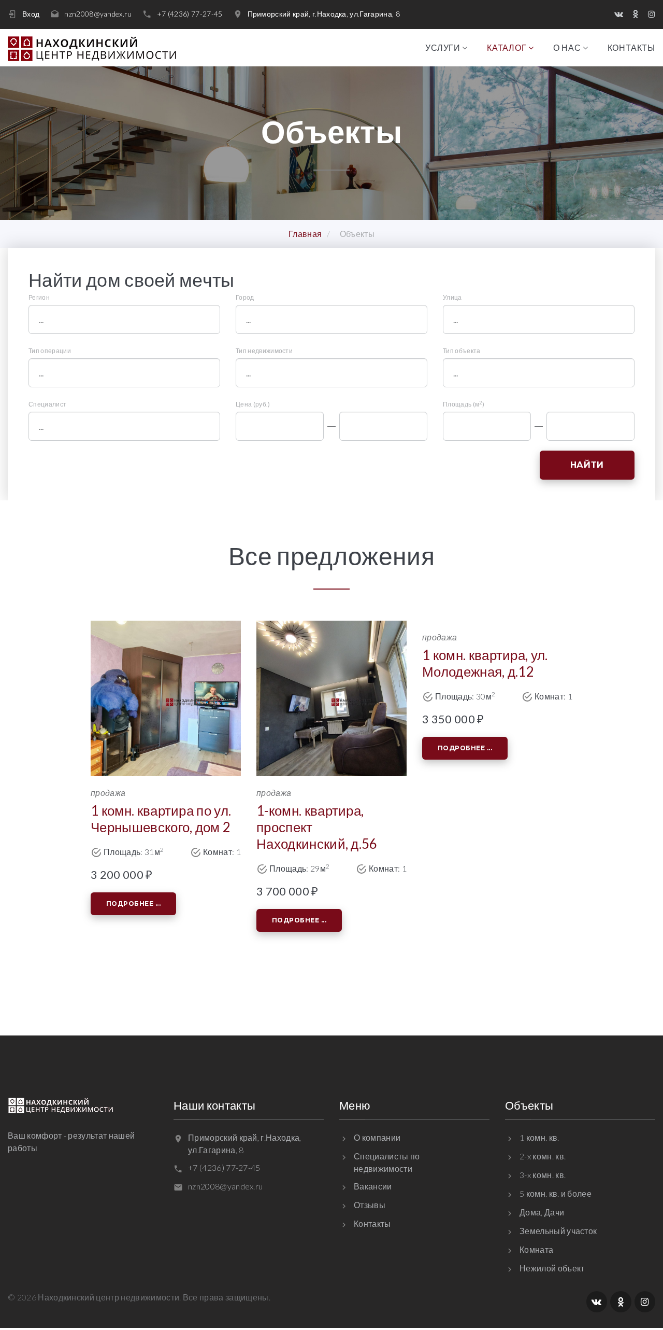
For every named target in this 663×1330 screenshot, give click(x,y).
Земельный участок (558, 1231)
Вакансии (373, 1186)
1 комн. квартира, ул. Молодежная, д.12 (485, 663)
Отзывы (369, 1205)
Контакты (631, 48)
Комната (536, 1249)
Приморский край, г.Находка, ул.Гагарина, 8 (324, 14)
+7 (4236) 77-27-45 (190, 14)
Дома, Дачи (542, 1212)
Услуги (442, 48)
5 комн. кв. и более (556, 1193)
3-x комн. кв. (543, 1175)
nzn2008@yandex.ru (98, 14)
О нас (567, 48)
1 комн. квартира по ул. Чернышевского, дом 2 (161, 818)
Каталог (507, 48)
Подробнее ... (133, 903)
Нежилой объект (552, 1268)
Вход (30, 13)
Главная (305, 234)
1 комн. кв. (539, 1137)
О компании (377, 1137)
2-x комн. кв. (543, 1156)
